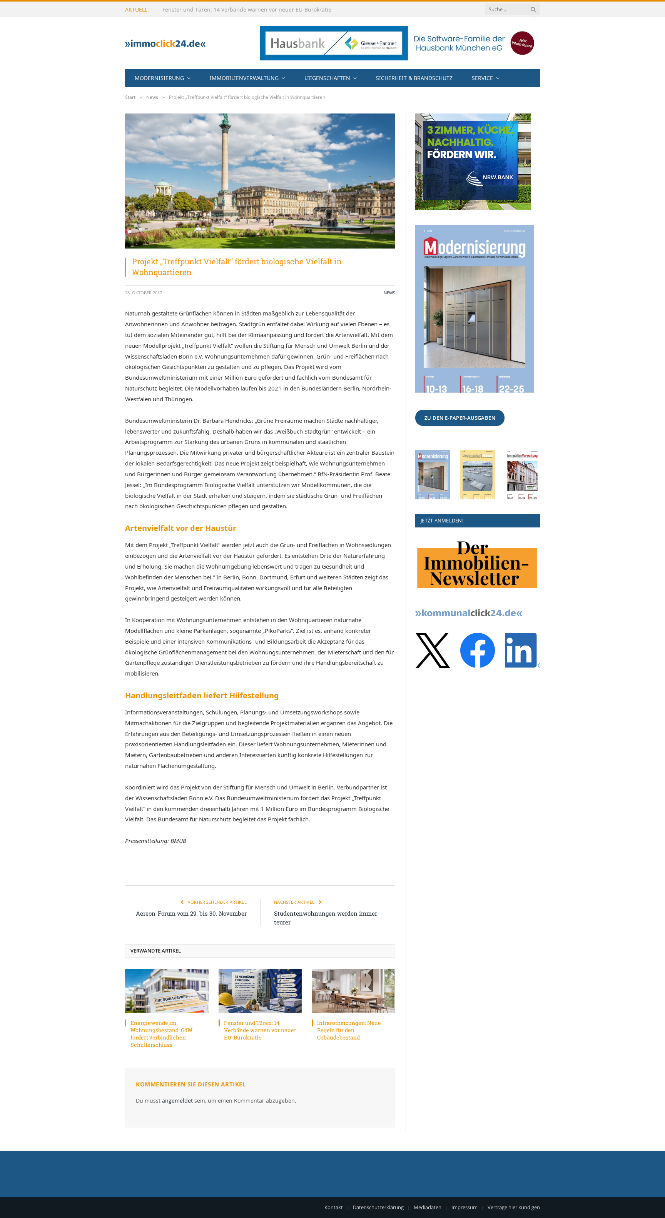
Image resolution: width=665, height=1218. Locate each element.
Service (482, 78)
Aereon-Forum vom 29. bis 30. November (191, 913)
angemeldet (177, 1100)
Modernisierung (159, 78)
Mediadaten (427, 1207)
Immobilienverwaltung (244, 78)
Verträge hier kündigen (514, 1207)
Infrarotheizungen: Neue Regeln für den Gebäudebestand (349, 1030)
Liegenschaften (327, 78)
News (389, 292)
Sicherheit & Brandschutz (414, 78)
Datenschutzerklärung (378, 1207)
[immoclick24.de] (165, 43)
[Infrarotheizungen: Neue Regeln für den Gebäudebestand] (353, 991)
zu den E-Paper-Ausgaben (459, 417)
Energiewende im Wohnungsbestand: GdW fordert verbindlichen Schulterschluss (161, 1033)
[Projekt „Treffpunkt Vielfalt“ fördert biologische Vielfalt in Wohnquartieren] (260, 181)
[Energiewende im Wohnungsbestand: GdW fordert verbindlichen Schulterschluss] (167, 991)
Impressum (464, 1207)
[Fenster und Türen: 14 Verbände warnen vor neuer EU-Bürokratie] (260, 991)
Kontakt (333, 1207)
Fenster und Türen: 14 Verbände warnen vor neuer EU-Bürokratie (246, 9)
